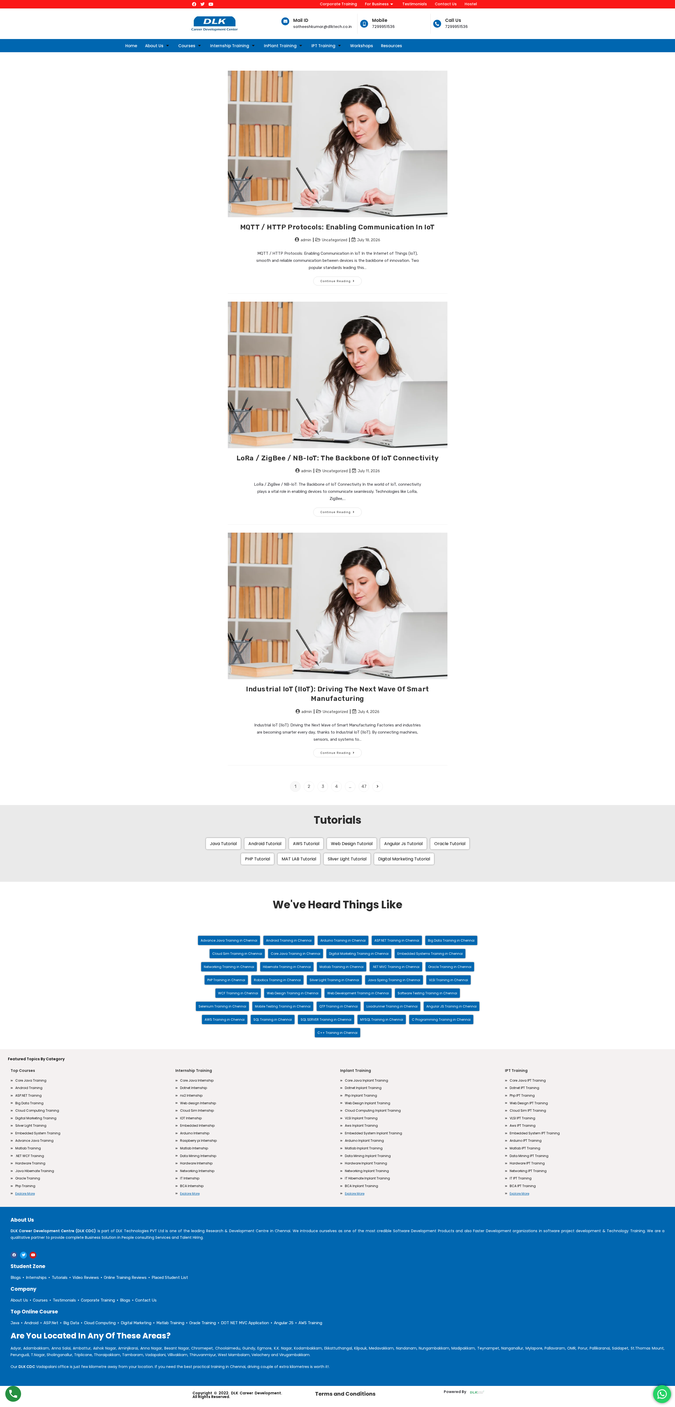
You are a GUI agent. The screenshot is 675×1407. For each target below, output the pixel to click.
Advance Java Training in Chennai (229, 940)
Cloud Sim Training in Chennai (237, 953)
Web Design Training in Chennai (293, 993)
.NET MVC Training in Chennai (396, 967)
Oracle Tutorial (449, 844)
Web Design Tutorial (352, 844)
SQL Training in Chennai (272, 1019)
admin (306, 240)
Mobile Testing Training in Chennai (283, 1006)
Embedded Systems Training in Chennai (430, 953)
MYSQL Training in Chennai (381, 1019)
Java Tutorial (223, 844)
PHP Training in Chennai (226, 980)
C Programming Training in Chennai (441, 1019)
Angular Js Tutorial (403, 844)
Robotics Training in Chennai (277, 980)
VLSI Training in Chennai (448, 980)
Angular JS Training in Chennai (451, 1006)
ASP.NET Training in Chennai (396, 940)
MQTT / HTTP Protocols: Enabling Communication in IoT (337, 227)
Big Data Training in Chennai (451, 940)
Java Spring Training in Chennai (394, 980)
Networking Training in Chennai (229, 967)
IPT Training (323, 46)
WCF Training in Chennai (238, 993)
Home (131, 46)
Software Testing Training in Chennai (427, 993)
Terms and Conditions (345, 1394)
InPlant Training (280, 46)
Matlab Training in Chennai (342, 967)
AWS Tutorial (306, 844)
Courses (186, 46)
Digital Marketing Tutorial (404, 859)
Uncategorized (334, 240)
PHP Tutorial (257, 859)
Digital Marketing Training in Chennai (359, 953)
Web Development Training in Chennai (358, 993)
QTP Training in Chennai (338, 1006)
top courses (23, 1070)
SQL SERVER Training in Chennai (326, 1019)
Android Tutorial (264, 844)
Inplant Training (355, 1070)
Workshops (361, 46)
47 (364, 786)
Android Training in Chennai (289, 940)
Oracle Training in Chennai (449, 967)
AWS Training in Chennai (225, 1019)
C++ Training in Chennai (337, 1032)
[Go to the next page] (377, 786)
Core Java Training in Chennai (295, 953)
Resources (391, 46)
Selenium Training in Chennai (222, 1006)
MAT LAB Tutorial (299, 859)
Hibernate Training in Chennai (287, 967)
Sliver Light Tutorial (347, 859)
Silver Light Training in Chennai (334, 980)
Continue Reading (341, 280)
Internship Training (229, 46)
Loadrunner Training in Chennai (392, 1006)
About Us (154, 46)
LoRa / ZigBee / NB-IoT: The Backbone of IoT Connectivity (338, 458)
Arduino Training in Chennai (343, 940)
